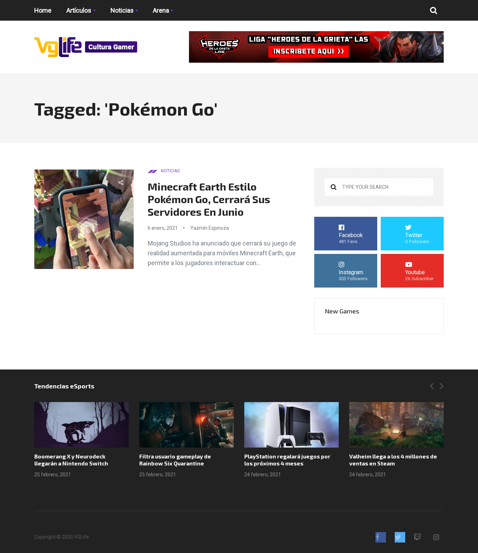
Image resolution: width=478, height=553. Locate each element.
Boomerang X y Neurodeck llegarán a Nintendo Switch (71, 459)
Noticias (122, 10)
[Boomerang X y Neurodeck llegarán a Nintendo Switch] (81, 425)
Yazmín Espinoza (209, 228)
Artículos (78, 10)
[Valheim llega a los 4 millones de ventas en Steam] (396, 425)
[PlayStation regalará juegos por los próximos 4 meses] (291, 425)
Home (42, 10)
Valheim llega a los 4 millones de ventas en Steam (393, 459)
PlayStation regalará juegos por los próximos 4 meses (287, 459)
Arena (161, 10)
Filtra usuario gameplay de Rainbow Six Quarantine (175, 459)
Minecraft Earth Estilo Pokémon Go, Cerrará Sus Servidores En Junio (209, 199)
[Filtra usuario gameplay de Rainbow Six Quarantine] (186, 425)
